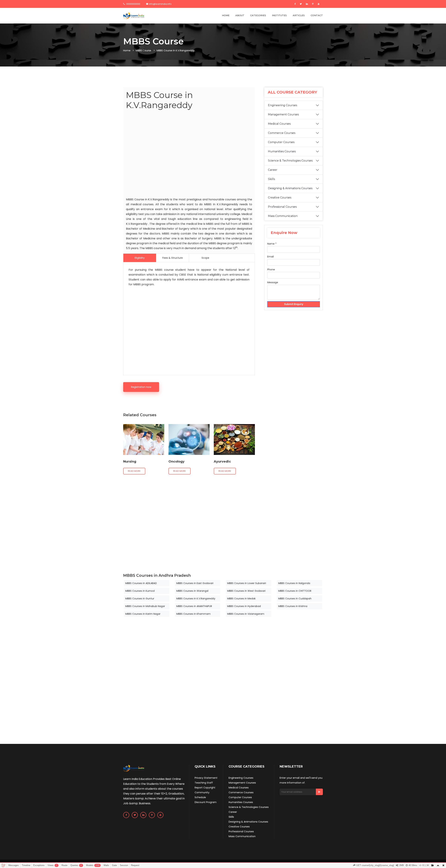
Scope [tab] (205, 258)
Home (126, 50)
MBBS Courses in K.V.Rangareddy (195, 598)
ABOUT (239, 15)
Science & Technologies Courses (290, 160)
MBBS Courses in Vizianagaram (245, 614)
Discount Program (206, 802)
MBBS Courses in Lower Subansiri (246, 583)
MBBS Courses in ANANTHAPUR (194, 606)
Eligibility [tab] (140, 258)
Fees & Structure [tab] (172, 258)
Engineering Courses (282, 105)
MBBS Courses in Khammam (193, 614)
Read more (134, 471)
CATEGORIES (258, 15)
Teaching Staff (204, 782)
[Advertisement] (189, 154)
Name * (271, 243)
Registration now (141, 387)
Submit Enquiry (293, 304)
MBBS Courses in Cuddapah (295, 598)
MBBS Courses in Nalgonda (294, 583)
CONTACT (317, 15)
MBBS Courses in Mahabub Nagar (145, 606)
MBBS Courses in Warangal (192, 591)
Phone (271, 269)
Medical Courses (279, 123)
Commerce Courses (281, 133)
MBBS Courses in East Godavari (194, 583)
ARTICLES (299, 15)
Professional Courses (282, 206)
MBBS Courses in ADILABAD (141, 583)
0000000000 (133, 4)
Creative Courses (279, 197)
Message (272, 282)
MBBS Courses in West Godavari (246, 591)
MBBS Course (143, 50)
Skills (271, 179)
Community (202, 792)
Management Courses (283, 114)
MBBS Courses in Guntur (139, 598)
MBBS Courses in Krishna (292, 606)
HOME (225, 15)
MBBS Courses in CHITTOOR (294, 591)
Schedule (200, 797)
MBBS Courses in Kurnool (140, 591)
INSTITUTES (279, 15)
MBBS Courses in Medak (241, 598)
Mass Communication (283, 216)
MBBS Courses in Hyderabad (244, 606)
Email (270, 256)
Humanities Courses (282, 151)
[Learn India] (133, 15)
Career (272, 169)
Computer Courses (281, 142)
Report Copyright (205, 787)
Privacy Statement (206, 778)
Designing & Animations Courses (290, 188)
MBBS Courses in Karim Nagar (142, 614)
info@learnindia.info (160, 4)
